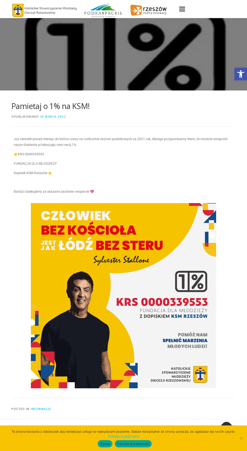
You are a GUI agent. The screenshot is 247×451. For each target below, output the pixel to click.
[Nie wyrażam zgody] (241, 438)
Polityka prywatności (123, 436)
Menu (182, 9)
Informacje (41, 409)
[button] (240, 74)
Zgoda (105, 444)
